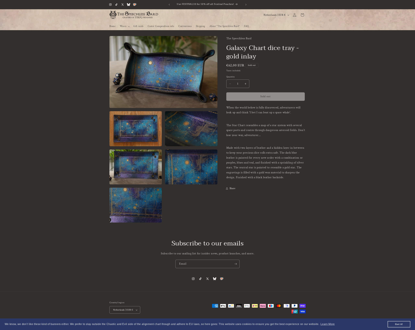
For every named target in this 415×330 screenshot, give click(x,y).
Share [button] (232, 188)
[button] (124, 26)
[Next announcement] (245, 4)
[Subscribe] (235, 264)
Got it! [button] (399, 324)
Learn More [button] (327, 324)
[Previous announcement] (169, 4)
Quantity (230, 76)
